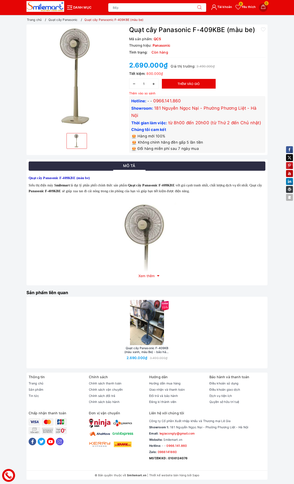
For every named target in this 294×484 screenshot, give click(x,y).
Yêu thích (248, 7)
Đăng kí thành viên (162, 402)
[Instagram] (59, 441)
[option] (77, 78)
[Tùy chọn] (126, 322)
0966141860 (167, 452)
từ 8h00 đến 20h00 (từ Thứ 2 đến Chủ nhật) (214, 122)
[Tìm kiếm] (199, 7)
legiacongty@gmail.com (177, 433)
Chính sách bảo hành (104, 402)
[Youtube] (50, 441)
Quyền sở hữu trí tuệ (224, 402)
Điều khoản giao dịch (224, 389)
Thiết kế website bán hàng (167, 475)
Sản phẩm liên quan (47, 292)
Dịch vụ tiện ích (220, 396)
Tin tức (34, 396)
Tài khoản (224, 7)
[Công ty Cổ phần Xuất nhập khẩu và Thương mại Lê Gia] (45, 6)
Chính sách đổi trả (102, 396)
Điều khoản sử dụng (224, 383)
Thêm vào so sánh (142, 93)
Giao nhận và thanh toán (167, 389)
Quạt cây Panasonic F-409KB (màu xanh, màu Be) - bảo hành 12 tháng (147, 350)
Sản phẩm (36, 389)
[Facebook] (32, 441)
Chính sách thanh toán (105, 383)
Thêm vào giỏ (189, 84)
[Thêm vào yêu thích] (263, 29)
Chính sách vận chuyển (106, 389)
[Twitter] (41, 441)
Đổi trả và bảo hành (163, 396)
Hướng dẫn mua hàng (165, 383)
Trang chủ (36, 383)
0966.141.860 (167, 100)
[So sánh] (167, 322)
